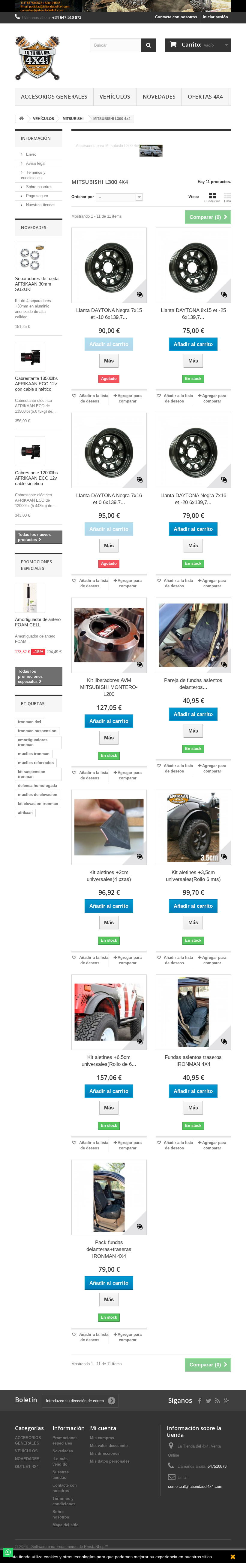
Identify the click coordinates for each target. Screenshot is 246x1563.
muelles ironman (34, 753)
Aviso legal (35, 163)
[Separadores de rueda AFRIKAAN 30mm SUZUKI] (30, 257)
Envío (30, 154)
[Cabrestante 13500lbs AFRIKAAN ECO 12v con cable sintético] (30, 357)
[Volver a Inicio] (21, 119)
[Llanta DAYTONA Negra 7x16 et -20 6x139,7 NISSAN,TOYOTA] (193, 450)
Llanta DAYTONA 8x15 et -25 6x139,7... (193, 313)
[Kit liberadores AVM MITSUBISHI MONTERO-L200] (109, 635)
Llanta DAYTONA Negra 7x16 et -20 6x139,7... (193, 499)
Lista (227, 201)
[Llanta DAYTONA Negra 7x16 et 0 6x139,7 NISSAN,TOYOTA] (109, 450)
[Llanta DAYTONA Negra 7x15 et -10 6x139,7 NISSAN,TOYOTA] (109, 265)
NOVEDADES (27, 1459)
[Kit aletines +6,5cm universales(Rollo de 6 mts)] (109, 1012)
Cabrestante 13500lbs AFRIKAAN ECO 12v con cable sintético (36, 384)
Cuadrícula (212, 201)
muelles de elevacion (37, 794)
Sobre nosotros (38, 187)
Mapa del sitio (65, 1525)
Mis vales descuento (109, 1445)
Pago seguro (36, 196)
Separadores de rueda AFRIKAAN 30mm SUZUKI (36, 284)
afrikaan (25, 812)
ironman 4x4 (29, 722)
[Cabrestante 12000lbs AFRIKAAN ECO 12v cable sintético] (30, 451)
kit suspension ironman (31, 774)
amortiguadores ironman (32, 742)
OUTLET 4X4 (27, 1466)
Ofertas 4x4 (205, 96)
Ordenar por (82, 196)
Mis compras (102, 1438)
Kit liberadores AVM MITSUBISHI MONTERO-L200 (109, 687)
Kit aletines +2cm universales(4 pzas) (109, 876)
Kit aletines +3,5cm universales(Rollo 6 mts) (193, 876)
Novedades (159, 96)
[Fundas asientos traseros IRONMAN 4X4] (193, 1012)
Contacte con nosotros (176, 17)
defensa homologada (37, 785)
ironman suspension (37, 731)
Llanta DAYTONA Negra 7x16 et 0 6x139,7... (109, 499)
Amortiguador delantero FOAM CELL (38, 622)
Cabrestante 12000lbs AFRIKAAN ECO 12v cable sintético (36, 478)
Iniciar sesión (215, 17)
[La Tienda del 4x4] (48, 58)
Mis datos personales (110, 1461)
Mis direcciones (104, 1453)
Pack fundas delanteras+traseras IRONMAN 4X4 (108, 1249)
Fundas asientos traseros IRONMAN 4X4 (193, 1060)
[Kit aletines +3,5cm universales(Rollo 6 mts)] (193, 827)
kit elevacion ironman (38, 803)
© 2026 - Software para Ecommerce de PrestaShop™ (61, 1546)
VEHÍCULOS (26, 1451)
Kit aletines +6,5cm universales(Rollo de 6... (109, 1060)
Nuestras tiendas (40, 205)
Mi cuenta (103, 1428)
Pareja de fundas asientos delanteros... (193, 684)
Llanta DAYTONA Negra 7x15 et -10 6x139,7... (109, 313)
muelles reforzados (36, 762)
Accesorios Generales (54, 96)
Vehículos (115, 96)
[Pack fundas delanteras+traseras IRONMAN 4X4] (109, 1197)
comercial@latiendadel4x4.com (195, 1486)
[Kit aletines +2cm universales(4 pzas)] (109, 827)
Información (36, 138)
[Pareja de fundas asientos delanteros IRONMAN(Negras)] (193, 635)
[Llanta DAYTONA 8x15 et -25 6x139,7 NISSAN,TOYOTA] (193, 265)
